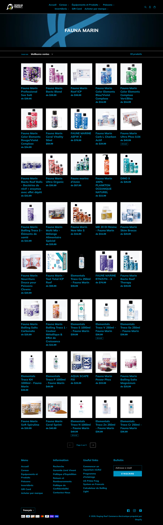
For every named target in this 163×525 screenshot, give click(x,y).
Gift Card (26, 489)
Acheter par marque (32, 493)
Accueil (25, 466)
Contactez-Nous (61, 492)
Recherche (58, 466)
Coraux (25, 470)
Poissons (25, 481)
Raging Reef (102, 516)
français (27, 510)
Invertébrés (27, 485)
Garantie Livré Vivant (64, 470)
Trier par (24, 54)
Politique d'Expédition (64, 474)
